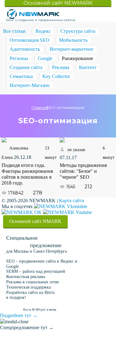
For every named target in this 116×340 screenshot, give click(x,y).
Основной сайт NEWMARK (58, 3)
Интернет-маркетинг (71, 49)
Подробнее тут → (18, 315)
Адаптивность (25, 49)
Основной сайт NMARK (35, 221)
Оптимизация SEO (29, 40)
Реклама (60, 67)
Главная (40, 107)
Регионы (19, 58)
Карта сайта (71, 200)
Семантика (21, 76)
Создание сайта (26, 67)
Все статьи (14, 31)
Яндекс (43, 31)
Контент (88, 67)
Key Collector (56, 76)
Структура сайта (77, 31)
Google (45, 58)
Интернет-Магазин (30, 85)
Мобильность (73, 40)
